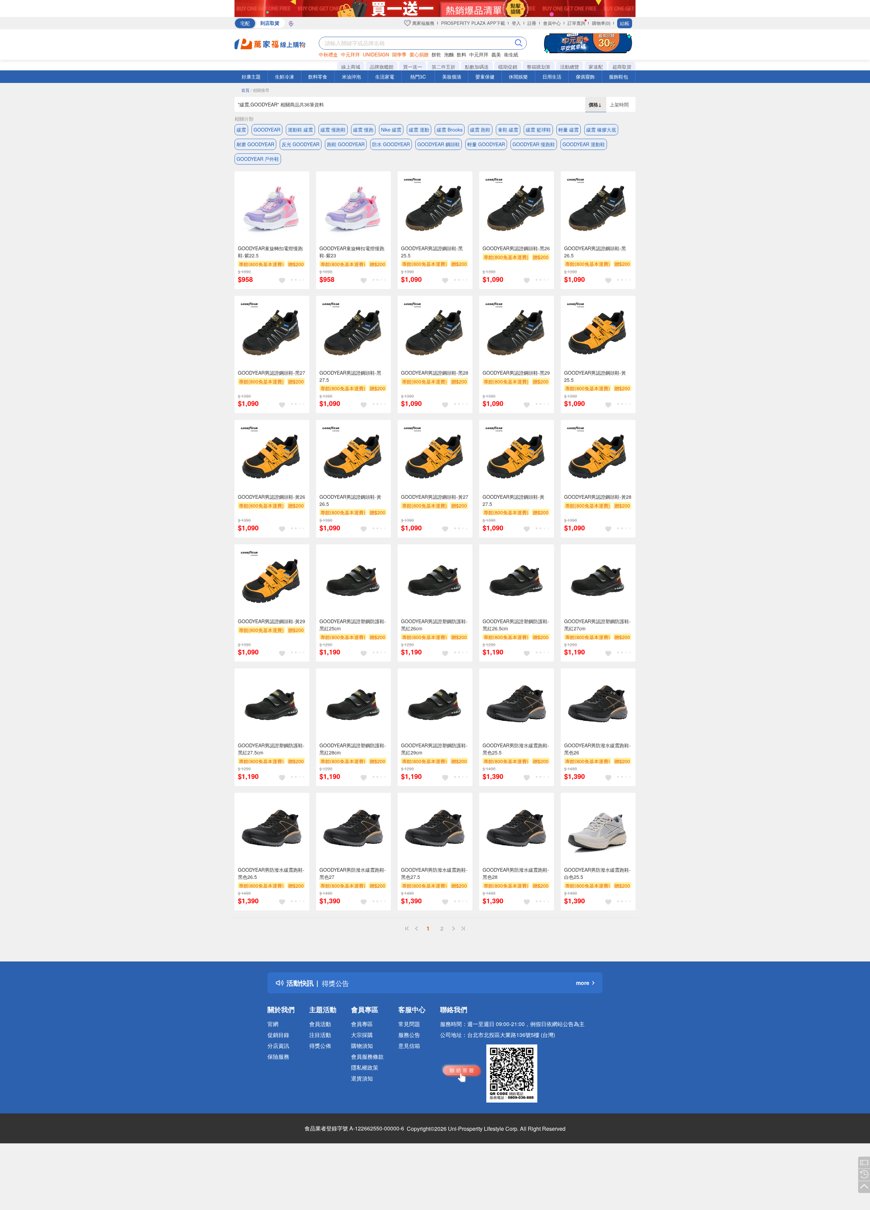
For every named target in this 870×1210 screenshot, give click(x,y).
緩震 (241, 129)
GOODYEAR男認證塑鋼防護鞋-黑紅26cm (434, 625)
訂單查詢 (576, 23)
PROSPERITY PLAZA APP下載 (473, 23)
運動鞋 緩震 (300, 129)
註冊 (531, 23)
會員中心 (552, 23)
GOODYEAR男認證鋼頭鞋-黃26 (271, 496)
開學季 (399, 54)
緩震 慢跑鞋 (333, 129)
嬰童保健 (484, 76)
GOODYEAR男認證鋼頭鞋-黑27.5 (350, 376)
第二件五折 (443, 66)
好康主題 (251, 76)
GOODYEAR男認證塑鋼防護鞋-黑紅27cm (597, 625)
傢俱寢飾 (585, 76)
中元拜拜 (350, 54)
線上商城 (350, 66)
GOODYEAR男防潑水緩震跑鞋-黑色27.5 (434, 873)
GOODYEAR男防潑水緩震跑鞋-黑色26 (597, 749)
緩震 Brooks (450, 129)
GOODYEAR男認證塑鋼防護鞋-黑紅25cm (352, 625)
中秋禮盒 (328, 54)
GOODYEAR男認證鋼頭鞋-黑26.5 (595, 252)
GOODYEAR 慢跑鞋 (533, 144)
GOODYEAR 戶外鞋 (258, 158)
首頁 (245, 90)
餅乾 (436, 54)
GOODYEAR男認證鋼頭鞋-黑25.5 (432, 252)
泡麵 (449, 54)
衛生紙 (511, 54)
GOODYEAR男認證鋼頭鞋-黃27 (434, 496)
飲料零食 (317, 76)
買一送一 (412, 66)
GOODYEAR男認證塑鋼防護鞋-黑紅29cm (434, 749)
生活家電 (384, 76)
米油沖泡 (351, 76)
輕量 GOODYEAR (486, 144)
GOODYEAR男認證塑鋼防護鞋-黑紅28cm (352, 749)
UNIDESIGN (376, 54)
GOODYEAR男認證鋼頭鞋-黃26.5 (350, 500)
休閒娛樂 (518, 76)
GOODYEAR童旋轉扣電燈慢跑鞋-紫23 (351, 252)
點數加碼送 (477, 66)
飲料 (461, 54)
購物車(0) (601, 23)
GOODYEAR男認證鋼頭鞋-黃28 (597, 496)
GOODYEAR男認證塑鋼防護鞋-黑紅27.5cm (271, 749)
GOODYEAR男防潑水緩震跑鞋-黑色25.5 (516, 749)
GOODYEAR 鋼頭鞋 (438, 144)
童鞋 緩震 (508, 129)
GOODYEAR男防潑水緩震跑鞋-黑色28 (516, 873)
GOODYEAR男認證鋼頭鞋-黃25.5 (595, 376)
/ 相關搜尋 (260, 90)
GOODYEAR (267, 129)
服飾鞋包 (618, 76)
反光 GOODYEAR (300, 144)
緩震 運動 (419, 129)
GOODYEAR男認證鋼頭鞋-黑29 (516, 372)
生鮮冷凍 (284, 76)
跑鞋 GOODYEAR (346, 144)
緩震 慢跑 (363, 129)
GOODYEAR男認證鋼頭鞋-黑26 (516, 248)
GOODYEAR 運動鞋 (583, 144)
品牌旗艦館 (382, 66)
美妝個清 (451, 76)
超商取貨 (621, 66)
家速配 (596, 66)
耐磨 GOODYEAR (255, 144)
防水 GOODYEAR (391, 144)
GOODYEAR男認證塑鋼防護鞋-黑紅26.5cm (516, 625)
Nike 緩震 (391, 129)
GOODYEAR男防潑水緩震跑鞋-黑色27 (352, 873)
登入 (516, 23)
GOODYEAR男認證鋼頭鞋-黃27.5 (513, 500)
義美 (496, 54)
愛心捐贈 (419, 54)
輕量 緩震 (568, 129)
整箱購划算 (539, 66)
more (582, 983)
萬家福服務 (422, 23)
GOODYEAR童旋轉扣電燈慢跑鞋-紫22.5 (270, 252)
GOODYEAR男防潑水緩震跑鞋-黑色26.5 (271, 873)
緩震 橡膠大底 (601, 129)
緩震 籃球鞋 (538, 129)
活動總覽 (569, 66)
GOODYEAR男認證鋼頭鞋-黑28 (434, 372)
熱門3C (418, 76)
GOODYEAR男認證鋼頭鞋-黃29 (271, 621)
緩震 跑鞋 (480, 129)
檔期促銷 (507, 66)
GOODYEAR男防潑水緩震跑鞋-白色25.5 (597, 873)
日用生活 (551, 76)
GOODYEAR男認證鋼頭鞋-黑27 (271, 372)
